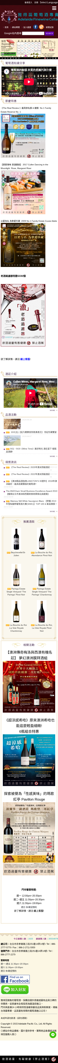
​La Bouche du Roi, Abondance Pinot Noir (42, 554)
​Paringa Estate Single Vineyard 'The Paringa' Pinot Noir (16, 592)
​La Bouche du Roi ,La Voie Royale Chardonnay (18, 628)
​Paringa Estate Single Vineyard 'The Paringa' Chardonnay (42, 592)
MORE (52, 410)
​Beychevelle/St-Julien (18, 554)
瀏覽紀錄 (50, 27)
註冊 (36, 2)
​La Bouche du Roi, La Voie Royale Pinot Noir (42, 628)
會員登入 (28, 2)
